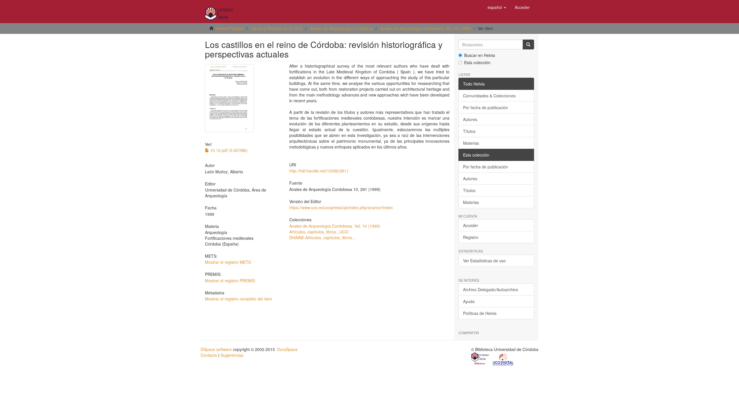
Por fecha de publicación (485, 107)
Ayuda (469, 301)
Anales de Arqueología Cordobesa (341, 28)
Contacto (209, 355)
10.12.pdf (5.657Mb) (228, 150)
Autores (470, 119)
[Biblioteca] (480, 359)
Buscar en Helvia (479, 55)
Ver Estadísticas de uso (484, 260)
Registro (470, 237)
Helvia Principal (230, 28)
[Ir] (528, 44)
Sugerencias (232, 355)
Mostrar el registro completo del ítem (238, 299)
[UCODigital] (503, 359)
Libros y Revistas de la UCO (277, 28)
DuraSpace (287, 349)
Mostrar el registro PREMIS (230, 280)
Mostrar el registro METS (228, 262)
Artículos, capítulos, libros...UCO (318, 232)
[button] (496, 7)
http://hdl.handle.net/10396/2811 (319, 171)
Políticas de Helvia (480, 313)
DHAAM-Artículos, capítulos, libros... (322, 237)
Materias (471, 143)
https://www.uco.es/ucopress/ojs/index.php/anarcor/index (341, 207)
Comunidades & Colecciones (489, 96)
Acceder (470, 225)
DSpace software (216, 349)
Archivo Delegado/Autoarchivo (490, 289)
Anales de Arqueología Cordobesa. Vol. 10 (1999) (425, 28)
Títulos (469, 131)
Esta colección (477, 62)
